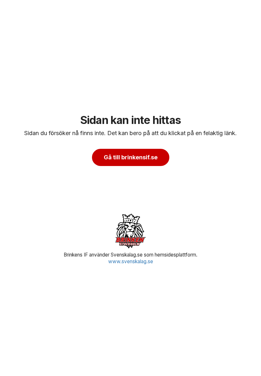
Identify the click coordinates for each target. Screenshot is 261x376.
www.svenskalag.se (130, 261)
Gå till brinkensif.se (131, 157)
